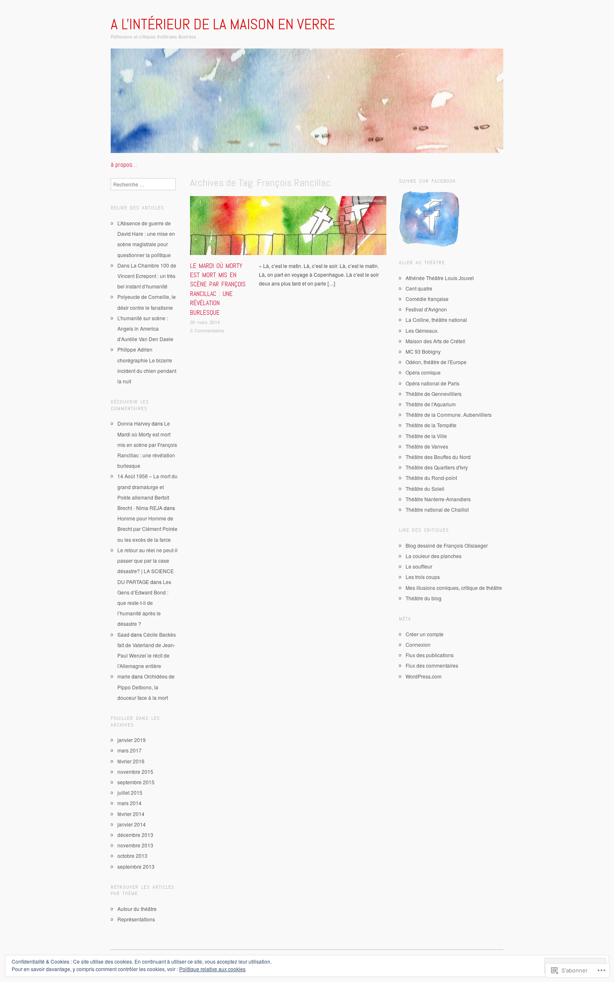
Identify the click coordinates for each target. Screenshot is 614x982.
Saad (123, 634)
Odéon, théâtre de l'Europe (436, 361)
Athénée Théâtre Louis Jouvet (440, 277)
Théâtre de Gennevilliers (434, 393)
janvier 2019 (131, 739)
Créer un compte (425, 634)
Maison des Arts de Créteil (435, 340)
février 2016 (131, 761)
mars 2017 (129, 750)
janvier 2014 (131, 824)
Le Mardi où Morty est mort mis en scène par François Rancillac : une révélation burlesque (218, 289)
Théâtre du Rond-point (431, 477)
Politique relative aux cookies (212, 968)
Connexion (418, 644)
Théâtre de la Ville (426, 435)
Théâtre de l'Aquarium (431, 404)
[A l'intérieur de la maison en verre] (307, 103)
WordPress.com (423, 676)
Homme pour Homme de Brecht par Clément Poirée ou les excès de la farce (147, 529)
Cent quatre (419, 288)
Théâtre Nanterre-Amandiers (438, 498)
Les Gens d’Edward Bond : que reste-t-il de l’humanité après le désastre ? (144, 602)
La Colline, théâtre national (436, 319)
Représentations (369, 200)
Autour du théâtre (137, 908)
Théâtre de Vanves (427, 446)
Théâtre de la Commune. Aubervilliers (449, 414)
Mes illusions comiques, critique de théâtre (454, 587)
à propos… (124, 164)
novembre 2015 (135, 771)
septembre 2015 (136, 782)
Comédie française (427, 298)
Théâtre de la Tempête (431, 425)
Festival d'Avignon (426, 309)
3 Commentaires (207, 330)
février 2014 (131, 813)
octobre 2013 (132, 855)
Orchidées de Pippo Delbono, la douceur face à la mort (146, 687)
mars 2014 (129, 802)
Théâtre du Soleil (425, 488)
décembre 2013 (135, 834)
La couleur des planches (434, 555)
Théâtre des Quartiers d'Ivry (437, 467)
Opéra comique (423, 372)
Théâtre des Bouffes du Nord (438, 456)
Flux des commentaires (432, 665)
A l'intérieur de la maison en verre (223, 24)
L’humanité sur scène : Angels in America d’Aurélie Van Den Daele (145, 328)
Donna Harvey (133, 423)
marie (123, 676)
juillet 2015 (129, 792)
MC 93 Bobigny (423, 351)
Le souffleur (419, 566)
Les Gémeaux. (422, 330)
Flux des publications (430, 654)
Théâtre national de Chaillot (437, 509)
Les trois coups (423, 576)
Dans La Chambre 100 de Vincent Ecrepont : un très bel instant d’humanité (146, 276)
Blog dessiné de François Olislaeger (447, 545)
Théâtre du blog (423, 598)
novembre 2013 (135, 845)
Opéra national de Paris (432, 383)
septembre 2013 (136, 866)
